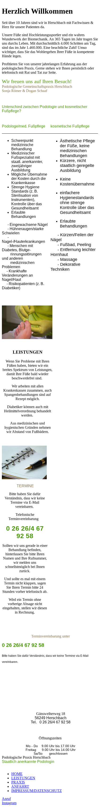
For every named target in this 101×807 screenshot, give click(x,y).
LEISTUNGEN (23, 778)
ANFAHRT (20, 786)
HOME (17, 774)
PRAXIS (18, 782)
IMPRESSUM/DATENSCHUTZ (36, 791)
